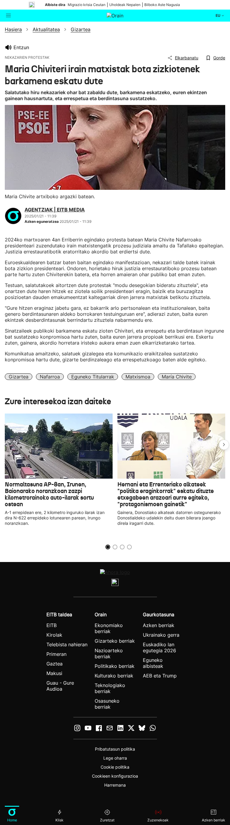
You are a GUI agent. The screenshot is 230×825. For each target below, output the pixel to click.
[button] (224, 445)
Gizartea (18, 377)
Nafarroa (50, 377)
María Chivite (177, 377)
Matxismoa (137, 377)
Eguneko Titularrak (92, 377)
